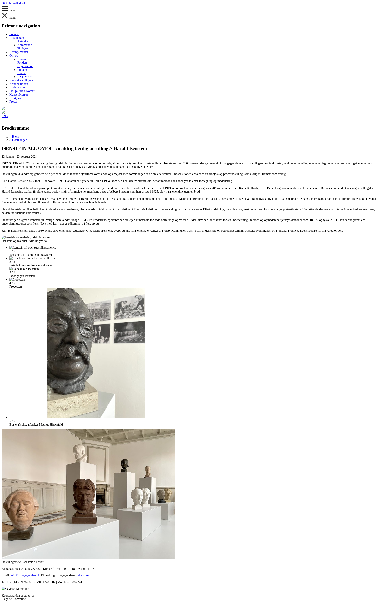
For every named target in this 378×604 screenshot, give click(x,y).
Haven (21, 73)
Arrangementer (18, 52)
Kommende (24, 44)
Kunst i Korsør (18, 94)
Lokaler (22, 69)
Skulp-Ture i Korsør (21, 91)
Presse (13, 101)
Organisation (25, 66)
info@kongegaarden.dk (25, 575)
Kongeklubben (18, 83)
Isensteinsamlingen (21, 80)
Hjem (15, 136)
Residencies (24, 76)
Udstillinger (16, 37)
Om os (13, 55)
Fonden (22, 62)
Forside (14, 34)
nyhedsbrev (83, 575)
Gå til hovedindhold (14, 3)
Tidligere (22, 48)
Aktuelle (22, 41)
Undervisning (17, 87)
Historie (22, 59)
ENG (5, 116)
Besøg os (15, 98)
